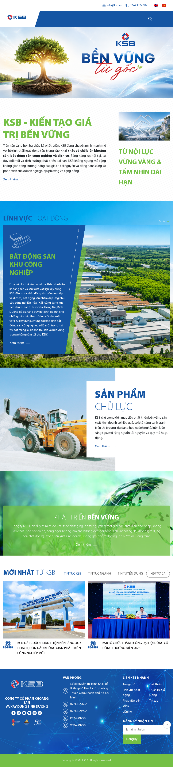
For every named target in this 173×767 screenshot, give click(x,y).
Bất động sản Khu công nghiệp (32, 265)
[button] (5, 85)
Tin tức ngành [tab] (99, 573)
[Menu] (167, 19)
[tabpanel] (86, 618)
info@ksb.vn (78, 718)
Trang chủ (129, 684)
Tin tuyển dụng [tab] (130, 573)
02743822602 (78, 704)
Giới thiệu (155, 684)
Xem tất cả (158, 573)
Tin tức (153, 700)
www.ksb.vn (78, 725)
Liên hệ (127, 711)
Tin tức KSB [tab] (72, 573)
